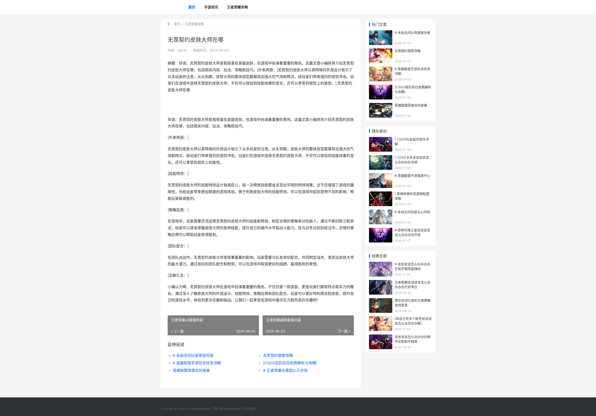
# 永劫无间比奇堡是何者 (193, 355)
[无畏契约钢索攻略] (380, 51)
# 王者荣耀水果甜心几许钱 (285, 370)
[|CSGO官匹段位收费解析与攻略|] (380, 88)
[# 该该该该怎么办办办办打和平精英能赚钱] (380, 265)
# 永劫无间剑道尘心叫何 (412, 212)
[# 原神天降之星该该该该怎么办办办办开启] (380, 231)
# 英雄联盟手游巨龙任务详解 (197, 363)
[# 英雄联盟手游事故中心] (380, 176)
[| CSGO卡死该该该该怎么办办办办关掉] (380, 158)
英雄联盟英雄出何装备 (191, 370)
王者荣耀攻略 (237, 7)
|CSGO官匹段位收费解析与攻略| (290, 363)
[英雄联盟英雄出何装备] (380, 106)
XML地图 (249, 408)
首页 (191, 7)
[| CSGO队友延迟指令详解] (380, 140)
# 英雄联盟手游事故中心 (412, 175)
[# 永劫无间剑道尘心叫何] (380, 213)
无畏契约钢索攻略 (278, 355)
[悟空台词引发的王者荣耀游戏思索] (380, 301)
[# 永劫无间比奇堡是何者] (380, 33)
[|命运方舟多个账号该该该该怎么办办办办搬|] (380, 319)
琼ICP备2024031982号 (228, 408)
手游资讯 (211, 7)
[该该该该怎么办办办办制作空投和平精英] (380, 337)
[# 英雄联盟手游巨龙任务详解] (380, 70)
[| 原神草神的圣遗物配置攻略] (380, 194)
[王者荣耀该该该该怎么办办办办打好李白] (380, 283)
